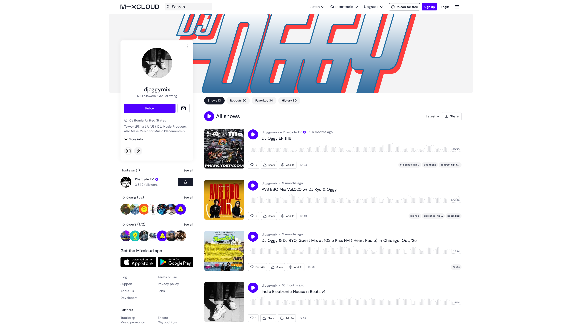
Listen (314, 6)
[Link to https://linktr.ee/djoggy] (138, 151)
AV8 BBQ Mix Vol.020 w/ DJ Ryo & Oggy (299, 189)
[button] (209, 116)
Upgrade (371, 6)
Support (126, 284)
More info (136, 139)
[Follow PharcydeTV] (185, 182)
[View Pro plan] (156, 179)
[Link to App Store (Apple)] (138, 262)
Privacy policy (168, 284)
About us (127, 291)
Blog (123, 277)
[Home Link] (139, 7)
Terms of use (167, 277)
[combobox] (187, 46)
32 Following (168, 96)
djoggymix (269, 132)
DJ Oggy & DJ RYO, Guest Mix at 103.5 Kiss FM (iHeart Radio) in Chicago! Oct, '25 (339, 240)
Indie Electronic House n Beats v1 (293, 292)
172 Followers (146, 96)
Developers (128, 298)
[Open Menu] (457, 7)
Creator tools (341, 6)
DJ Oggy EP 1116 (276, 138)
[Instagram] (128, 151)
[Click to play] (253, 134)
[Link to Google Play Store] (175, 262)
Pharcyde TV (144, 179)
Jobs (161, 291)
